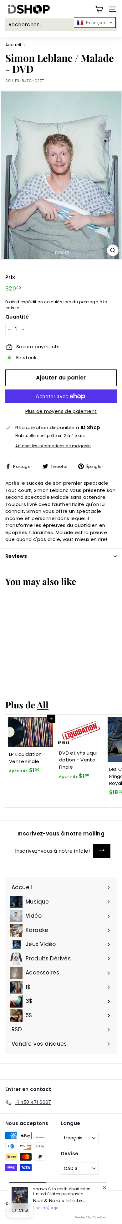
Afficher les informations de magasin (53, 445)
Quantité (17, 316)
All (42, 705)
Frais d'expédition (24, 302)
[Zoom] (113, 250)
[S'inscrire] (101, 851)
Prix (10, 277)
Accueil (13, 44)
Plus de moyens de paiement (61, 411)
